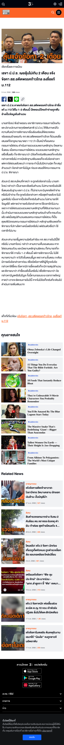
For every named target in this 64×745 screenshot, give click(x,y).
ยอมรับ (32, 737)
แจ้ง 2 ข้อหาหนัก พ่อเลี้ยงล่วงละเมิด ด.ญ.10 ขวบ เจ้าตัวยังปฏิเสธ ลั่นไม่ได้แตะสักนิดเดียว (42, 608)
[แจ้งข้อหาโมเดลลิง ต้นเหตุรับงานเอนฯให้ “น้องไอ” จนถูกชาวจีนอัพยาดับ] (13, 638)
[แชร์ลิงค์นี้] (22, 99)
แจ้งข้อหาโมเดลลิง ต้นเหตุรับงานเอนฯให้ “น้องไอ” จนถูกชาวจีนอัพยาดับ (43, 637)
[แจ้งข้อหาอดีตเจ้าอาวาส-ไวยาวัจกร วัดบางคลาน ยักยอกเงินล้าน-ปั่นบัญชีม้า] (13, 493)
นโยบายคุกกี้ (47, 730)
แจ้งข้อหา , (22, 316)
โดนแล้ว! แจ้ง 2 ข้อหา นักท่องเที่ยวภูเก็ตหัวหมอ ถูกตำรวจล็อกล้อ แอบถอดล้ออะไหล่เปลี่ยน (43, 550)
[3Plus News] (8, 13)
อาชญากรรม (31, 484)
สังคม (28, 513)
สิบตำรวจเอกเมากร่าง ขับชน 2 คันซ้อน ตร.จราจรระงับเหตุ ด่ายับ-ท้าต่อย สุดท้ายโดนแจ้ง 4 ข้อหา (42, 521)
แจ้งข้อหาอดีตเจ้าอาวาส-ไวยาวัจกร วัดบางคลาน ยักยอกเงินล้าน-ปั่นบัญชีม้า (43, 492)
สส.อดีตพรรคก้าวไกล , (40, 316)
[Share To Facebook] (4, 99)
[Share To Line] (16, 99)
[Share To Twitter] (10, 99)
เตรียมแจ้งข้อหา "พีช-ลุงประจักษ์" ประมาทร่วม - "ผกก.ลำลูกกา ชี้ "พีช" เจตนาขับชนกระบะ (43, 579)
